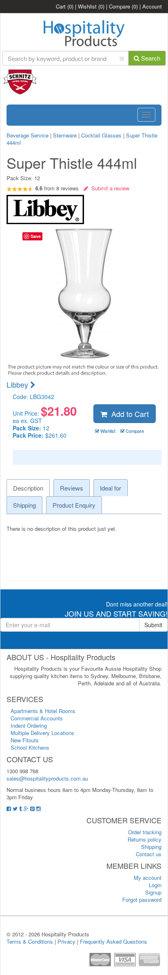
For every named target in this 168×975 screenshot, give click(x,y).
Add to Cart (128, 413)
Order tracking (144, 832)
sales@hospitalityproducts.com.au (47, 778)
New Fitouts (25, 740)
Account (152, 6)
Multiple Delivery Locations (42, 733)
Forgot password (141, 899)
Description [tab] (28, 488)
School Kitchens (30, 747)
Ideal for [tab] (110, 488)
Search (149, 58)
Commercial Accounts (37, 718)
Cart (64, 6)
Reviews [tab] (71, 488)
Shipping (151, 847)
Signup (153, 892)
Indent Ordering (29, 725)
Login (155, 885)
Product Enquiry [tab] (74, 505)
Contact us (148, 854)
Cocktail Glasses (101, 135)
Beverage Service (28, 135)
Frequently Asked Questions (113, 941)
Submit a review (108, 188)
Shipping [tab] (24, 505)
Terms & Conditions (30, 941)
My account (147, 877)
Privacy (66, 941)
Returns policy (144, 839)
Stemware (65, 135)
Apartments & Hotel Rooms (43, 711)
